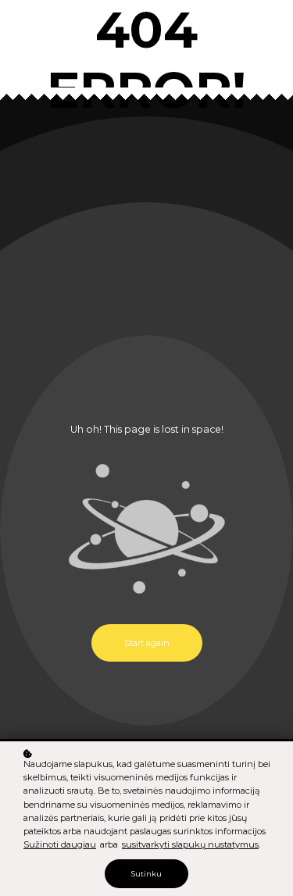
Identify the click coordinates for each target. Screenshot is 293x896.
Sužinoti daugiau (59, 844)
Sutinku (146, 873)
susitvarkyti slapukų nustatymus (190, 844)
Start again (147, 642)
